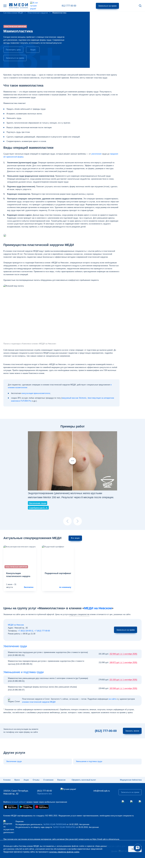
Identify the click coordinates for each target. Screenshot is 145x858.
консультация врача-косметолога (36, 393)
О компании (48, 780)
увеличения (96, 154)
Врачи (17, 780)
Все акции (75, 538)
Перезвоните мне (44, 794)
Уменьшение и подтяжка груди (23, 672)
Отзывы (36, 780)
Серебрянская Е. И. (38, 508)
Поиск (140, 5)
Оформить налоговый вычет (84, 780)
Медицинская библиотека (131, 780)
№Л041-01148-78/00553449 (54, 824)
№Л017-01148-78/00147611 (64, 827)
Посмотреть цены (13, 50)
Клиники (6, 780)
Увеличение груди (37, 503)
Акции (32, 50)
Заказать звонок (132, 731)
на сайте (112, 699)
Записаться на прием (107, 6)
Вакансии (61, 780)
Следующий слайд (77, 521)
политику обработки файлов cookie (64, 852)
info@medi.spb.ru (101, 791)
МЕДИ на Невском (98, 608)
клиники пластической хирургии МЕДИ (38, 702)
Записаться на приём (125, 630)
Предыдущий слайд (67, 521)
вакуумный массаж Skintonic (74, 398)
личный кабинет (18, 802)
